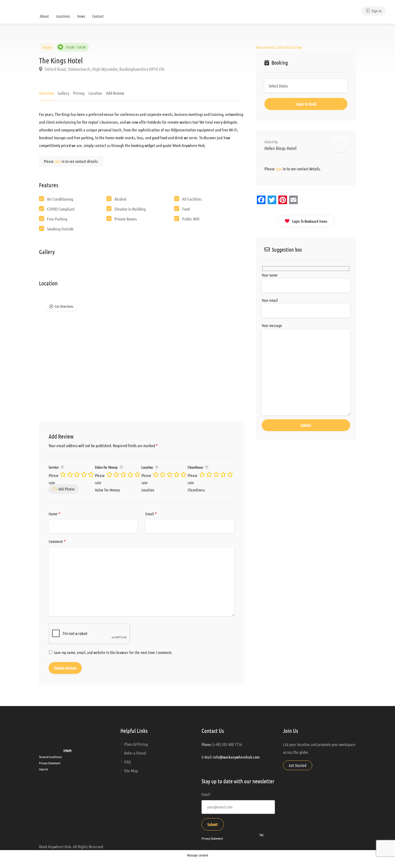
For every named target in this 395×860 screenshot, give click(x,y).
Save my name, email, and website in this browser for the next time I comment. (113, 652)
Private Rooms (125, 218)
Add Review (115, 92)
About (44, 16)
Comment (57, 541)
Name (54, 514)
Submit (212, 824)
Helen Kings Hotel (280, 148)
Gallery (63, 92)
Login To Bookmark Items (309, 221)
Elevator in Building (130, 208)
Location (95, 92)
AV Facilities (192, 198)
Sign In (376, 10)
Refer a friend (135, 752)
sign (58, 161)
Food (186, 208)
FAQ (127, 761)
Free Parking (57, 218)
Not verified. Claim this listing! (279, 47)
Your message (272, 325)
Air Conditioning (60, 198)
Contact (98, 16)
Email (151, 514)
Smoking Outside (60, 228)
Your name (270, 275)
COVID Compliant (61, 208)
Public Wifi (191, 218)
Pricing (78, 92)
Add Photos (66, 488)
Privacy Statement (49, 763)
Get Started (297, 765)
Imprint (43, 769)
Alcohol (120, 198)
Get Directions (64, 306)
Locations (63, 16)
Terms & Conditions (50, 757)
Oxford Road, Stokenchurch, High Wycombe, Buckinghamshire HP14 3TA (104, 69)
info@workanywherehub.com (236, 756)
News (81, 16)
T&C (261, 835)
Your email (270, 300)
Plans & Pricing (136, 744)
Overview (46, 92)
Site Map (131, 770)
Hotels (47, 47)
